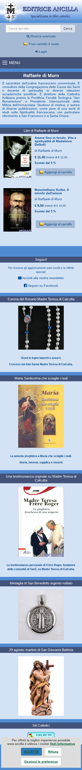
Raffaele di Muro (50, 150)
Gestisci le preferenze (41, 761)
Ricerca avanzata (43, 36)
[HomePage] (41, 11)
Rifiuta (53, 751)
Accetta (31, 751)
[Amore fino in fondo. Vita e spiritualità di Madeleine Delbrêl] (17, 157)
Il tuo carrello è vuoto (43, 44)
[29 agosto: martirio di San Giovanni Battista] (41, 685)
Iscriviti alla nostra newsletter (43, 278)
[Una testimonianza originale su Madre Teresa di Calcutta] (41, 521)
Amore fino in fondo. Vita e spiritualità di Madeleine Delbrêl (55, 141)
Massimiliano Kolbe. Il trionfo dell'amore (52, 191)
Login (42, 51)
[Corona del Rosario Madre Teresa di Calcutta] (41, 327)
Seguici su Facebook (42, 285)
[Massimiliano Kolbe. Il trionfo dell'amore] (17, 210)
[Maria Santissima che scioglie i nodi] (41, 416)
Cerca (68, 28)
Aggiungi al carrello (58, 172)
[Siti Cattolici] (41, 736)
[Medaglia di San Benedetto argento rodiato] (41, 614)
